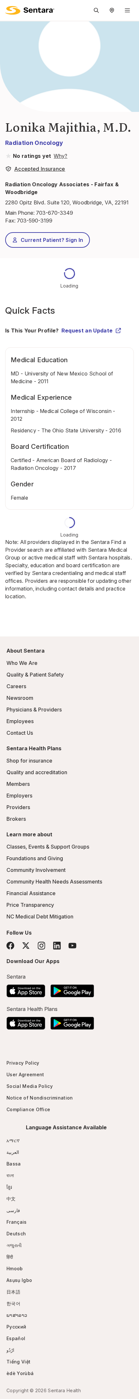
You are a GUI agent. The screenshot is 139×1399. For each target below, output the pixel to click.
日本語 (13, 1292)
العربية (12, 1152)
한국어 (13, 1303)
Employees (20, 721)
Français (16, 1222)
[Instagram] (41, 945)
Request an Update (86, 330)
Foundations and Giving (34, 858)
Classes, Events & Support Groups (47, 846)
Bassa (13, 1163)
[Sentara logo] (29, 10)
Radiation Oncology (34, 142)
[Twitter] (26, 945)
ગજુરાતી (14, 1245)
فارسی (13, 1210)
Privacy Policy (22, 1063)
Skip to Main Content (10, 9)
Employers (19, 795)
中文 (11, 1198)
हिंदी (9, 1257)
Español (15, 1338)
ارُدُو (10, 1350)
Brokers (16, 819)
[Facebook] (10, 945)
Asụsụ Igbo (19, 1280)
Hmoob (14, 1268)
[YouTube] (72, 946)
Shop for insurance (29, 760)
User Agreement (25, 1074)
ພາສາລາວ (16, 1315)
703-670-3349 (54, 213)
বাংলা (10, 1175)
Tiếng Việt (18, 1361)
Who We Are (21, 663)
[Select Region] (111, 10)
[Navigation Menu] (127, 10)
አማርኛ (13, 1140)
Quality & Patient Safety (35, 674)
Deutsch (16, 1233)
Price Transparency (30, 905)
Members (18, 784)
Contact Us (19, 733)
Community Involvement (36, 870)
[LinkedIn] (57, 945)
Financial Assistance (31, 893)
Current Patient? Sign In (52, 240)
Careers (16, 686)
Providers (18, 807)
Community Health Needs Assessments (54, 881)
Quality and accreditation (36, 772)
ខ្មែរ (9, 1187)
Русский (16, 1326)
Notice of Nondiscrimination (39, 1098)
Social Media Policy (29, 1086)
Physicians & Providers (34, 709)
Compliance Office (28, 1109)
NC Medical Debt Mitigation (39, 916)
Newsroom (19, 698)
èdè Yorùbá (20, 1373)
